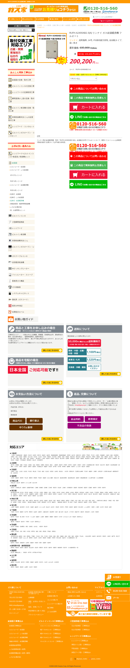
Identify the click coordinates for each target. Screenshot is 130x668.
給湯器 (14, 163)
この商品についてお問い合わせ (89, 88)
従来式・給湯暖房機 (17, 200)
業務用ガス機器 (18, 281)
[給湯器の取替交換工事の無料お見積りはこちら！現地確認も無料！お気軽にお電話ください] (54, 11)
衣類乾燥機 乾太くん (20, 241)
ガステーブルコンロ (20, 256)
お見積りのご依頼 (74, 596)
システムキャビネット (20, 293)
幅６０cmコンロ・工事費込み (50, 633)
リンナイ (73, 40)
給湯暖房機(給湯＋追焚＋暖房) (19, 653)
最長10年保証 (17, 306)
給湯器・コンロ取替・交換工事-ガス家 (50, 25)
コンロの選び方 (52, 600)
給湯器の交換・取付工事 (21, 80)
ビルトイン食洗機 (19, 234)
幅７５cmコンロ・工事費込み (50, 629)
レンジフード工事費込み (79, 640)
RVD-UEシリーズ (16, 190)
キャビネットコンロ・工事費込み (51, 641)
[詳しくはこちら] (51, 351)
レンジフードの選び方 (55, 604)
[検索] (33, 30)
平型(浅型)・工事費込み (79, 648)
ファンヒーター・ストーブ (22, 275)
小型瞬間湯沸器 (18, 222)
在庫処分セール (18, 312)
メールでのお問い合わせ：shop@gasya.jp (77, 605)
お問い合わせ (83, 19)
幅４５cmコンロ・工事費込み (50, 637)
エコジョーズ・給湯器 (17, 167)
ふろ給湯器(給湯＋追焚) (17, 649)
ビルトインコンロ (19, 216)
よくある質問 (70, 19)
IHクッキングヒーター (20, 269)
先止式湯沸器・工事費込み (80, 629)
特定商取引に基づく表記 (36, 611)
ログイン (99, 592)
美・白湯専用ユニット (17, 210)
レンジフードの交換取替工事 (23, 92)
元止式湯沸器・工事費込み (80, 626)
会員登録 (99, 596)
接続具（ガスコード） (20, 299)
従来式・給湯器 (15, 194)
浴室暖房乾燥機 (18, 262)
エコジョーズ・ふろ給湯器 (19, 170)
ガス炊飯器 (16, 287)
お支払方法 (28, 19)
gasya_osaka (95, 659)
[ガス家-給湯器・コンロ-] (17, 11)
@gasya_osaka (81, 659)
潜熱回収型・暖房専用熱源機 (20, 204)
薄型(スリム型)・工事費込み (81, 644)
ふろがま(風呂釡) (16, 207)
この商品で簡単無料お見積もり (90, 97)
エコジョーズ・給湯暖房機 (19, 185)
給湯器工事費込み (15, 626)
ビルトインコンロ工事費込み (50, 626)
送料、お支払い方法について (36, 602)
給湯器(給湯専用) (15, 645)
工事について (15, 19)
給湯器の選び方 (52, 596)
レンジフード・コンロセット (23, 126)
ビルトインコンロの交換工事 (23, 86)
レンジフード (17, 228)
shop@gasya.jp (80, 405)
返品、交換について (35, 607)
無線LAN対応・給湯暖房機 (18, 641)
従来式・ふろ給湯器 (17, 197)
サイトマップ (13, 613)
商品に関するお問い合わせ (77, 592)
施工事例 (54, 19)
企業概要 (40, 19)
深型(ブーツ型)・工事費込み (81, 652)
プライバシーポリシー (36, 614)
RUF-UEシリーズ (16, 181)
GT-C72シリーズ (16, 175)
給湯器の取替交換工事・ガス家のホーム (36, 592)
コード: (71, 69)
